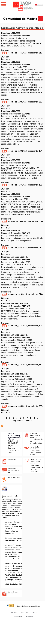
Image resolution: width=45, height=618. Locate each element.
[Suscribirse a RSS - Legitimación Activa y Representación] (2, 426)
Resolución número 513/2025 (14, 335)
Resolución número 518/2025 (14, 257)
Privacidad (24, 612)
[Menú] (3, 4)
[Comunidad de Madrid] (23, 18)
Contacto (34, 612)
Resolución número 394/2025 (14, 374)
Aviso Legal (13, 612)
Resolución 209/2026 (10, 111)
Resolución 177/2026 (10, 160)
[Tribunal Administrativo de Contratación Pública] (23, 6)
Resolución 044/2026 (10, 231)
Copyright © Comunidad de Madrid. (28, 606)
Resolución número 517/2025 (14, 304)
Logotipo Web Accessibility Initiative (10, 605)
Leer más (5, 59)
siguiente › (18, 421)
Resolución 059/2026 (10, 194)
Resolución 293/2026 (10, 62)
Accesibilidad (18, 616)
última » (28, 421)
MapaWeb (29, 616)
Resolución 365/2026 (10, 33)
